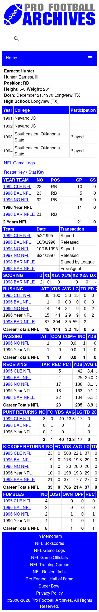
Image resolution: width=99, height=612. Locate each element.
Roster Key (14, 172)
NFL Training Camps (49, 564)
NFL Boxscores (49, 543)
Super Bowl (49, 586)
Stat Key (36, 172)
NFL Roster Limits (50, 572)
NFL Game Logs (19, 163)
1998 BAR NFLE (19, 214)
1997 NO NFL (16, 255)
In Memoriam (49, 536)
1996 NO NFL (16, 200)
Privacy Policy (49, 593)
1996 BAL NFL (17, 193)
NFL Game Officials (49, 557)
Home (11, 58)
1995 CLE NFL (17, 186)
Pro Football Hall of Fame (49, 579)
